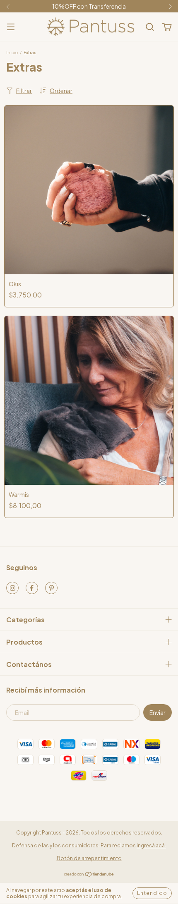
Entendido (152, 893)
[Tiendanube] (89, 875)
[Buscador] (150, 27)
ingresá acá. (151, 845)
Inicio (12, 52)
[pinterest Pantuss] (51, 588)
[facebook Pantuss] (32, 588)
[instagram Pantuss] (12, 588)
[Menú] (11, 27)
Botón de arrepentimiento (89, 858)
